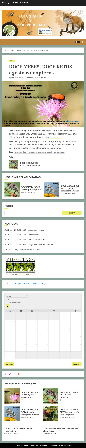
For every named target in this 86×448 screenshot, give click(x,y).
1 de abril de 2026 (50, 433)
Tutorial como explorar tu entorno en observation (60, 429)
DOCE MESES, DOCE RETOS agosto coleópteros (24, 230)
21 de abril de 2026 (12, 433)
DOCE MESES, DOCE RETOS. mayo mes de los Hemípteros (28, 244)
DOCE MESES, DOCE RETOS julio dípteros (31, 188)
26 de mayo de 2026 (69, 193)
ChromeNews (55, 445)
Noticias (12, 61)
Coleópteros (18, 152)
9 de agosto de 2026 (27, 78)
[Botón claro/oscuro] (77, 42)
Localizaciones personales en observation (22, 249)
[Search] (82, 42)
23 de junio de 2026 (29, 192)
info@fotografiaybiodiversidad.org (30, 283)
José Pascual (14, 78)
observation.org (53, 137)
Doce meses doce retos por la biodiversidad (38, 152)
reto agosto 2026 (59, 152)
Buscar (9, 206)
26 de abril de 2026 (67, 417)
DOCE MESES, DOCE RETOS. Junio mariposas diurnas (70, 188)
